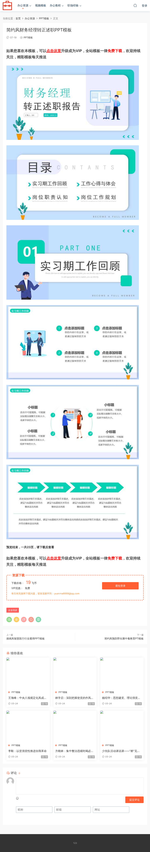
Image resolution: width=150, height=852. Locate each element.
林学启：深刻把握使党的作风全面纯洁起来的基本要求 (74, 698)
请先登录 (120, 585)
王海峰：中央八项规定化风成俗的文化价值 (27, 698)
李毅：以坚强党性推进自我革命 (27, 751)
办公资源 (22, 5)
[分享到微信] (9, 619)
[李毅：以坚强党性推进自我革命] (28, 726)
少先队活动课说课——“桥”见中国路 (121, 751)
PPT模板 (28, 37)
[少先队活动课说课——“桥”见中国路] (122, 726)
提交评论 (134, 799)
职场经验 (73, 5)
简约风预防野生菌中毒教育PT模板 (124, 638)
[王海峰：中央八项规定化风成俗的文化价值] (28, 673)
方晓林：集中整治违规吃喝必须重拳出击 (74, 751)
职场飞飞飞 (7, 5)
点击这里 (53, 51)
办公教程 (55, 5)
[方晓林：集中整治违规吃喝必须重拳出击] (75, 726)
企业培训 (12, 610)
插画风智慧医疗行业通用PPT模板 (25, 638)
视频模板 (40, 5)
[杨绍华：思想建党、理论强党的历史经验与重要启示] (122, 673)
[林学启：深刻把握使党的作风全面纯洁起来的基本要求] (75, 673)
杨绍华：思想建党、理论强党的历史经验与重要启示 (121, 698)
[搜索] (135, 5)
